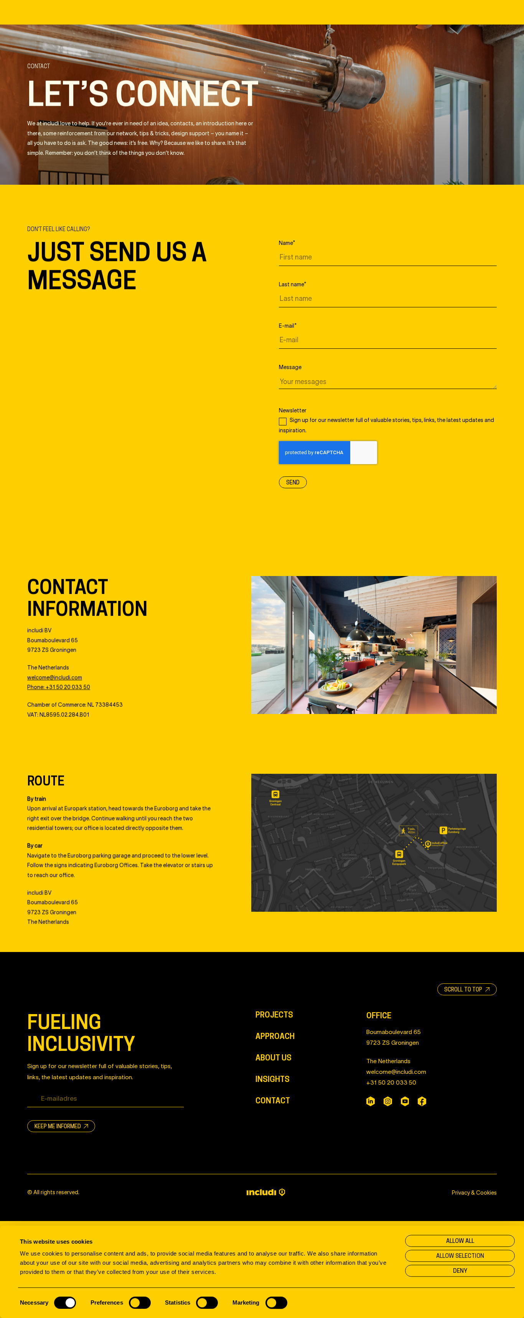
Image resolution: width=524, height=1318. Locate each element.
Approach (275, 1036)
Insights (272, 1079)
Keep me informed (58, 1126)
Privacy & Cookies (474, 1192)
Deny (460, 1270)
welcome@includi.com (396, 1071)
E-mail (288, 325)
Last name (292, 284)
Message (290, 367)
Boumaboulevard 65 (393, 1031)
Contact (272, 1100)
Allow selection (460, 1255)
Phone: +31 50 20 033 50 (58, 686)
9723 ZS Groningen (392, 1042)
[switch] (140, 1303)
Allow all (460, 1241)
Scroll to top (463, 989)
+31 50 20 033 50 (391, 1082)
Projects (274, 1014)
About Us (273, 1057)
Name (287, 242)
